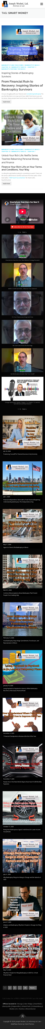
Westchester (31, 1009)
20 (25, 988)
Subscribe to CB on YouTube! (23, 227)
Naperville (16, 1006)
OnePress (14, 1024)
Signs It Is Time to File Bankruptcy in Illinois (15, 547)
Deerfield (37, 1004)
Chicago (20, 1004)
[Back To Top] (22, 1016)
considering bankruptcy (34, 94)
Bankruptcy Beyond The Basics (14, 69)
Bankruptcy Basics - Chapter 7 (23, 67)
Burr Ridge (28, 1004)
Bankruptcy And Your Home (12, 65)
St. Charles (20, 1009)
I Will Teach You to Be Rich (17, 178)
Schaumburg (37, 1006)
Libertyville (6, 1006)
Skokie (11, 1009)
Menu (41, 4)
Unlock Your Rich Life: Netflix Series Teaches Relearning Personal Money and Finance (20, 159)
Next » (32, 988)
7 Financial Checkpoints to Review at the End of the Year (19, 736)
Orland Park (26, 1006)
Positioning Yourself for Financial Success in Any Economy (20, 454)
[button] (24, 232)
